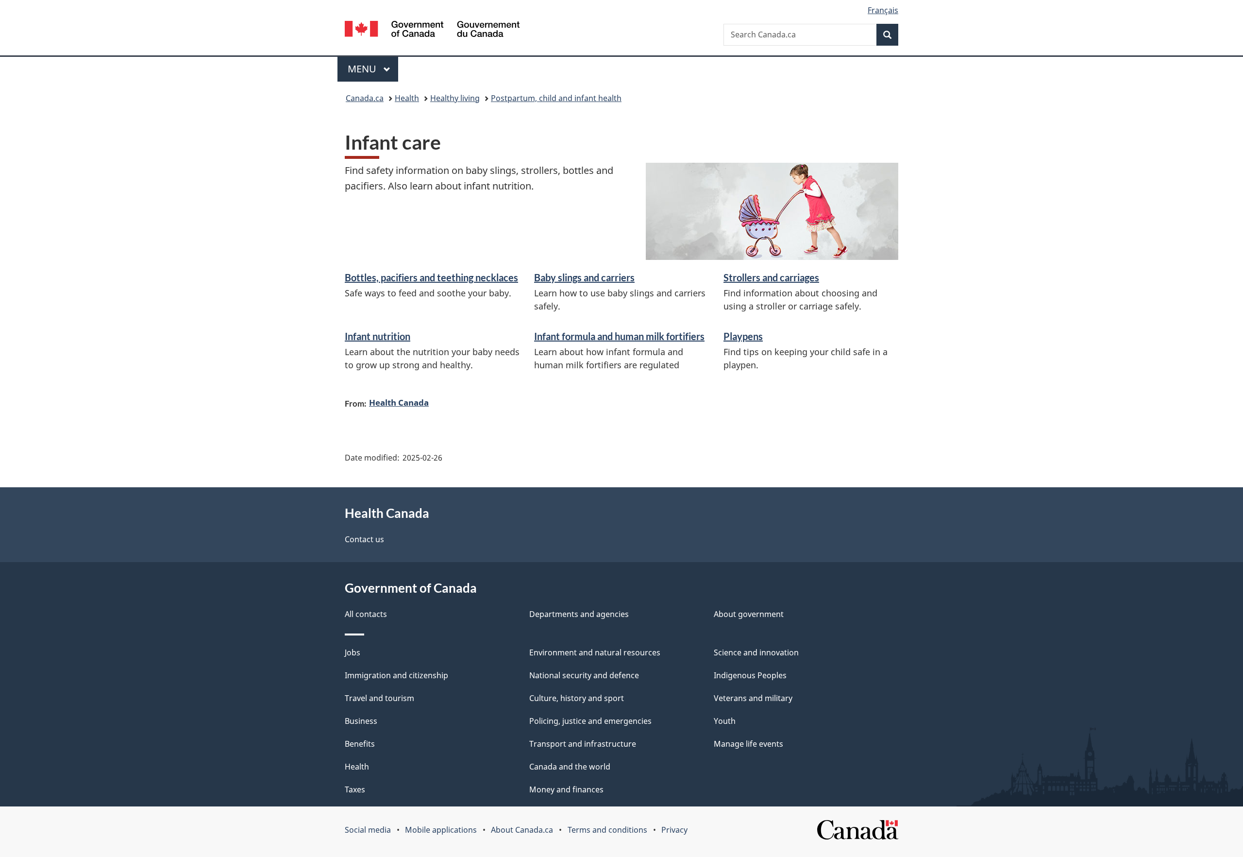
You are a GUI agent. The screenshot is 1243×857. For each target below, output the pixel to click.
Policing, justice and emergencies (590, 721)
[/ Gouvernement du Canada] (432, 30)
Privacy (674, 829)
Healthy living (455, 98)
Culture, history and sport (576, 698)
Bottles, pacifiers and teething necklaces (431, 277)
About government (749, 614)
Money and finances (566, 789)
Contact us (364, 539)
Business (361, 721)
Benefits (360, 743)
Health (407, 98)
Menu (363, 68)
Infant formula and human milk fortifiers (619, 336)
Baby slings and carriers (584, 277)
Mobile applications (441, 829)
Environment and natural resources (594, 652)
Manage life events (748, 743)
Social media (368, 829)
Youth (725, 721)
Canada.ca (365, 98)
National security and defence (584, 675)
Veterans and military (753, 698)
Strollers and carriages (771, 277)
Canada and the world (569, 766)
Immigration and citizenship (396, 675)
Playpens (743, 336)
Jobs (352, 652)
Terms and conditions (607, 829)
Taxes (355, 789)
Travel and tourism (379, 698)
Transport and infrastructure (582, 743)
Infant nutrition (377, 336)
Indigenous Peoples (750, 675)
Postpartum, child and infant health (556, 98)
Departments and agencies (579, 614)
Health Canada (399, 402)
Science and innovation (756, 652)
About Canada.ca (522, 829)
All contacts (366, 614)
